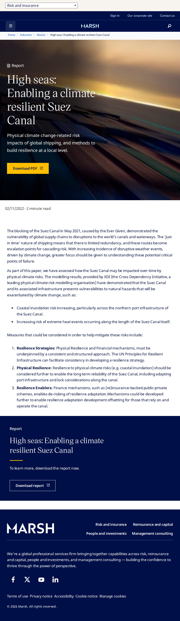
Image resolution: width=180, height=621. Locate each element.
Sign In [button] (115, 15)
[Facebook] (13, 579)
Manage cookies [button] (112, 596)
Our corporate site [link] (140, 15)
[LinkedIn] (55, 579)
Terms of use (17, 596)
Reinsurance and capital (153, 524)
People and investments (106, 533)
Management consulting (152, 533)
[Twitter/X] (27, 579)
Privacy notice (41, 596)
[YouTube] (41, 579)
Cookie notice (87, 596)
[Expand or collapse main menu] (10, 26)
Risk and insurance (111, 524)
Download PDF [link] (25, 168)
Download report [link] (30, 485)
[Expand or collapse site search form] (169, 26)
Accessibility (64, 596)
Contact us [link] (167, 15)
